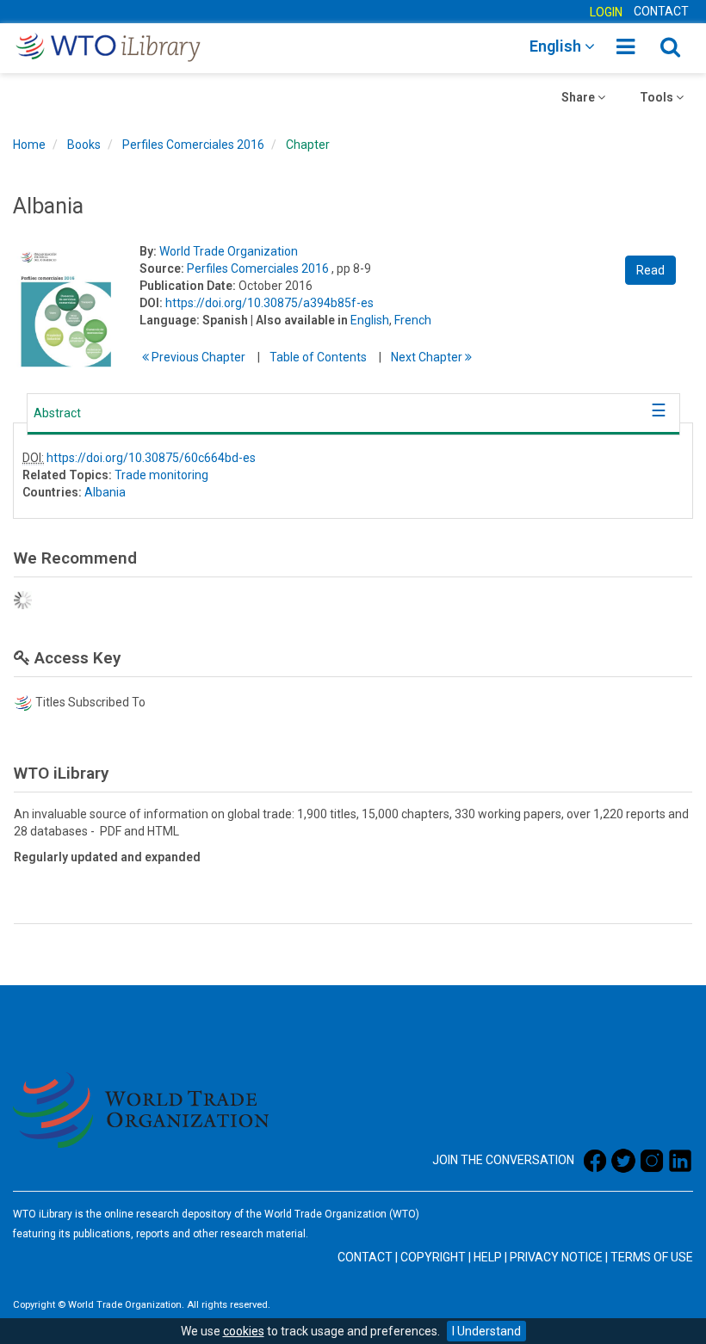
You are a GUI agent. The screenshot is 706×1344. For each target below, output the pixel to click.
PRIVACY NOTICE (556, 1257)
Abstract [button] (57, 413)
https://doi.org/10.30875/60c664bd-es (151, 458)
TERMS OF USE (651, 1257)
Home (29, 144)
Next (428, 357)
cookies (243, 1331)
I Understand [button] (486, 1331)
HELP (488, 1257)
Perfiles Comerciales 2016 (193, 144)
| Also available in (299, 320)
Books (84, 144)
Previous (197, 357)
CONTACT (661, 11)
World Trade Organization (228, 251)
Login (606, 12)
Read (650, 270)
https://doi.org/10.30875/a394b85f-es (269, 303)
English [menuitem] (557, 46)
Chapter (308, 144)
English (369, 320)
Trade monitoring (161, 475)
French (412, 320)
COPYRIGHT (433, 1257)
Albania (105, 492)
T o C (318, 357)
